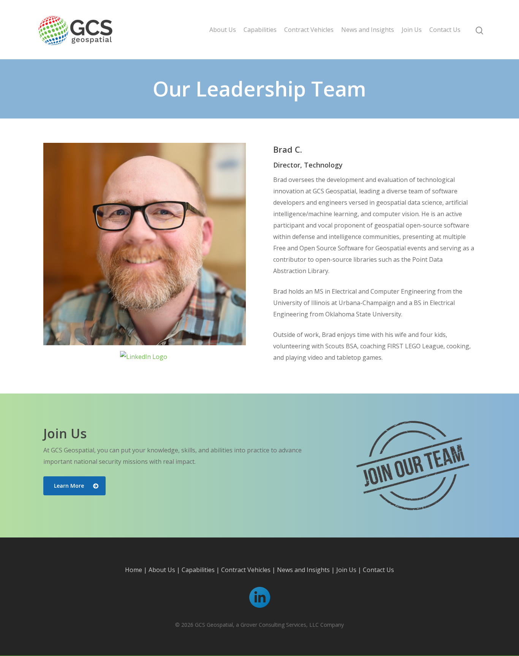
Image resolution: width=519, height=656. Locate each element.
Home (133, 570)
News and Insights (367, 29)
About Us (222, 29)
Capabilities (260, 29)
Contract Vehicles (309, 29)
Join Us (412, 29)
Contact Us (444, 29)
